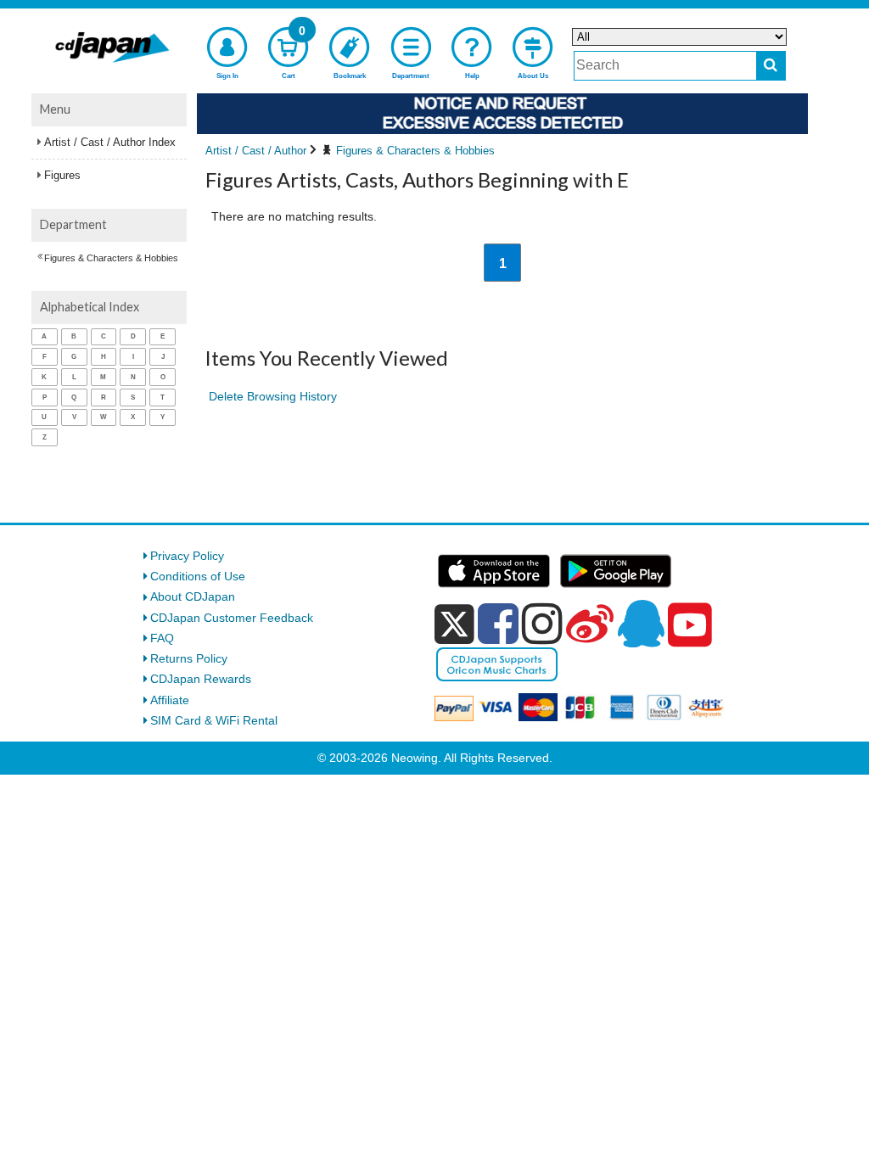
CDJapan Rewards (200, 679)
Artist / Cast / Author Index (110, 142)
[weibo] (590, 623)
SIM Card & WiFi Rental (214, 720)
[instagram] (542, 623)
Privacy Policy (187, 556)
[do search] (771, 66)
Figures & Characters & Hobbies (111, 258)
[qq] (640, 623)
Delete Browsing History (273, 396)
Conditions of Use (197, 576)
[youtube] (690, 625)
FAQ (162, 638)
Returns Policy (188, 658)
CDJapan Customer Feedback (231, 617)
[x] (454, 624)
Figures (62, 175)
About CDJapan (192, 596)
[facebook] (498, 623)
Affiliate (169, 700)
